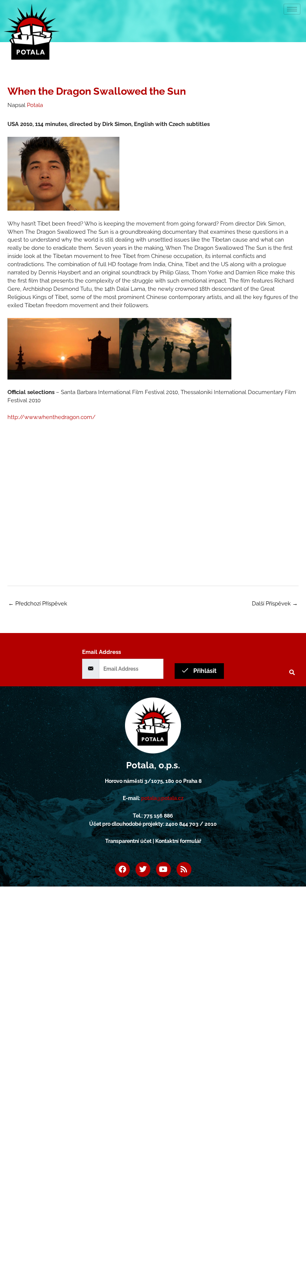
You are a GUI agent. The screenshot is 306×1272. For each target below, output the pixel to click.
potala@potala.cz (162, 798)
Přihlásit (204, 670)
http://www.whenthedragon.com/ (51, 417)
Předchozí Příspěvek (37, 603)
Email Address (101, 652)
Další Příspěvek (275, 603)
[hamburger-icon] (292, 9)
